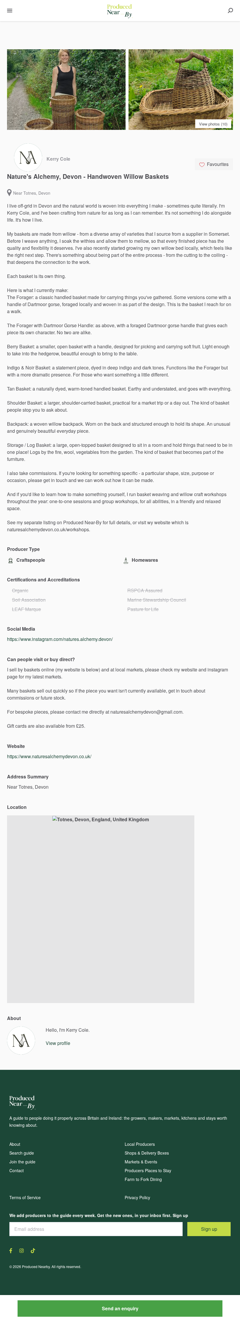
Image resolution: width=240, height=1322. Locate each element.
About (14, 1144)
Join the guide (22, 1162)
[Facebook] (12, 1250)
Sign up (209, 1229)
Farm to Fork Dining (143, 1179)
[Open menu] (9, 10)
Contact (16, 1170)
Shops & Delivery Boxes (147, 1153)
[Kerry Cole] (21, 1040)
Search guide (21, 1153)
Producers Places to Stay (148, 1170)
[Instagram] (21, 1250)
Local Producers (140, 1144)
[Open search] (230, 10)
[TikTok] (31, 1250)
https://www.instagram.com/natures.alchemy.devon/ (60, 639)
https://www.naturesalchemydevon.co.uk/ (49, 756)
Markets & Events (141, 1162)
